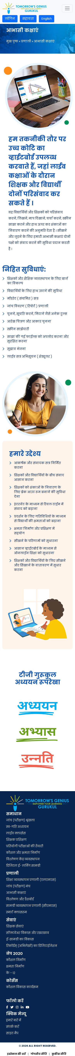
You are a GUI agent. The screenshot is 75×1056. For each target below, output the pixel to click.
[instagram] (17, 1007)
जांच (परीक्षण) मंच (18, 886)
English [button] (46, 18)
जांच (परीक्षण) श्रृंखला (20, 820)
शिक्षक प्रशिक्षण (16, 840)
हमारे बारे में (13, 1020)
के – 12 (10, 973)
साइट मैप (12, 1033)
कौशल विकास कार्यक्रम (22, 987)
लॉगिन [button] (10, 18)
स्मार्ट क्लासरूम (16, 912)
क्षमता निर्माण (15, 966)
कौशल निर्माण (16, 960)
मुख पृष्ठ (12, 41)
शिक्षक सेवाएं (15, 926)
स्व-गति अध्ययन (17, 827)
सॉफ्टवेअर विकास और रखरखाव (27, 933)
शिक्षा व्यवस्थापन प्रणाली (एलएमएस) (31, 880)
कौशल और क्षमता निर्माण (23, 852)
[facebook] (7, 1007)
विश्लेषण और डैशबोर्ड (20, 899)
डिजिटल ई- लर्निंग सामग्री (23, 865)
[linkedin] (22, 1007)
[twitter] (11, 1007)
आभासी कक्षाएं (16, 893)
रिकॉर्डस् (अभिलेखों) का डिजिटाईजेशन (31, 946)
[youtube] (27, 1007)
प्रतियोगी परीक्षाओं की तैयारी (24, 846)
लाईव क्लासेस (16, 833)
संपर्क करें (12, 1027)
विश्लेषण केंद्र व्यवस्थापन (23, 859)
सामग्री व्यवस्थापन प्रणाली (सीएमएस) (31, 906)
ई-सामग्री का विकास (20, 939)
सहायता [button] (28, 18)
